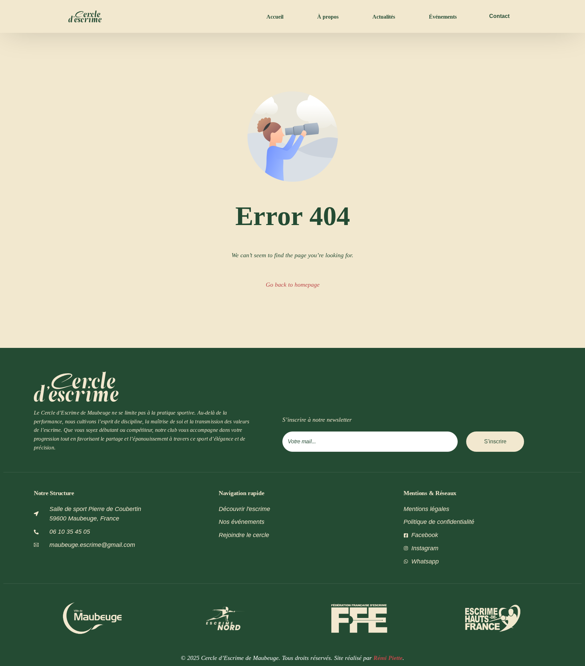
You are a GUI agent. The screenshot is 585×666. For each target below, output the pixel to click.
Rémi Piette (388, 657)
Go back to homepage (293, 284)
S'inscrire (495, 441)
